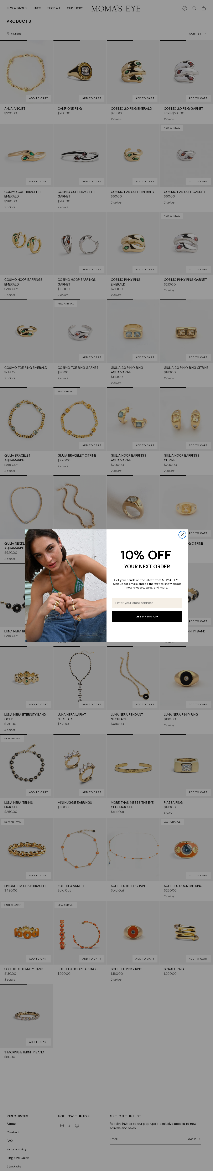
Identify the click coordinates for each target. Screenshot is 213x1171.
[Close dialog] (182, 534)
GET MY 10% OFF (147, 616)
